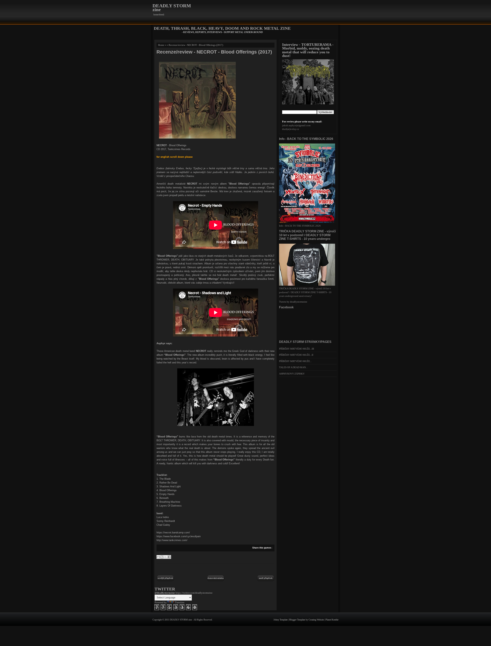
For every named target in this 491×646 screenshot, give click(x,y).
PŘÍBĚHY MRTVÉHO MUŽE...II (296, 354)
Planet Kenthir (332, 619)
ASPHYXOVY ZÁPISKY (292, 373)
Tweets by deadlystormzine (293, 301)
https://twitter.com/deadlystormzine (194, 592)
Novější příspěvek (165, 578)
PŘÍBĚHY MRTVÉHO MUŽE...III (296, 348)
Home (161, 45)
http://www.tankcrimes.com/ (172, 540)
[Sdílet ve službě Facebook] (169, 557)
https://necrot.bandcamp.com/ (173, 532)
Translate (180, 602)
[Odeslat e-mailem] (158, 557)
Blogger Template (297, 619)
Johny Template (281, 619)
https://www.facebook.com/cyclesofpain (179, 536)
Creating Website (317, 619)
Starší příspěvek (266, 578)
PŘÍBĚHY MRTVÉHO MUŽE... (295, 361)
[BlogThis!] (162, 557)
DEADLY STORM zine (171, 7)
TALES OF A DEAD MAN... (293, 367)
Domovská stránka (216, 578)
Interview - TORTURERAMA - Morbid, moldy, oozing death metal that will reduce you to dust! (308, 50)
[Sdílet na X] (165, 557)
